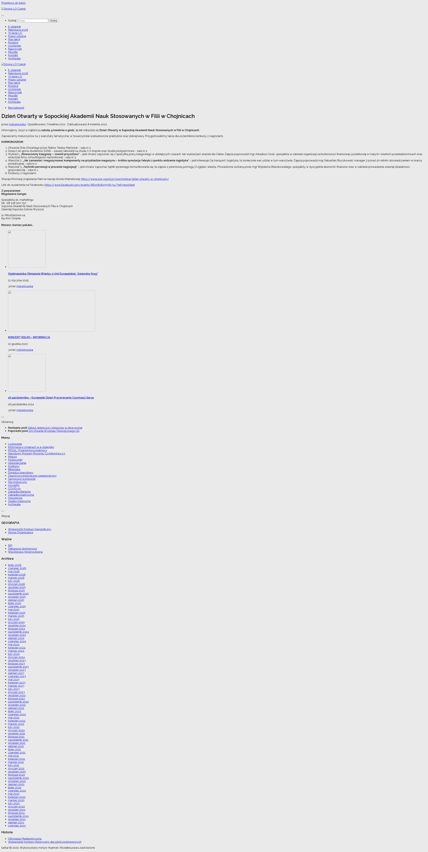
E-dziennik (14, 26)
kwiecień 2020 (17, 797)
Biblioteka (14, 469)
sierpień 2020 (16, 784)
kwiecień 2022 (16, 720)
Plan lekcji (14, 39)
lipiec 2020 (14, 787)
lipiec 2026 (14, 565)
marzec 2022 (16, 724)
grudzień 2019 (16, 809)
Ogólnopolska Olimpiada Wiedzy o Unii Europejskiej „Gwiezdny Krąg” (53, 273)
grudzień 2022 (17, 695)
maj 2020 (14, 793)
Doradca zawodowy (20, 472)
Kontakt (13, 55)
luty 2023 (14, 689)
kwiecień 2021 (16, 759)
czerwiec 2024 (17, 641)
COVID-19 (14, 488)
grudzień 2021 (16, 733)
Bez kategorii (16, 107)
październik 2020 (18, 778)
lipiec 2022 (14, 711)
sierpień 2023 (16, 673)
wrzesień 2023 (17, 670)
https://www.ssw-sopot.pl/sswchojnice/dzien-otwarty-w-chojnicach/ (125, 179)
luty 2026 (14, 581)
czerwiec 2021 (17, 752)
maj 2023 (13, 679)
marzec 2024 (16, 650)
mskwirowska (17, 124)
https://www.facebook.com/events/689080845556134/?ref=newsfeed (90, 184)
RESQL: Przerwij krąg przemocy (27, 450)
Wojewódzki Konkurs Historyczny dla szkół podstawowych (44, 841)
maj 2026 (14, 571)
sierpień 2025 (16, 600)
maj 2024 (14, 644)
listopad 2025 (16, 590)
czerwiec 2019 (17, 825)
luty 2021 (13, 765)
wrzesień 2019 (17, 819)
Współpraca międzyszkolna (25, 551)
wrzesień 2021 (16, 743)
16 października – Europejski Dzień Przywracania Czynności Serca (51, 397)
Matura (12, 456)
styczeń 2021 (16, 768)
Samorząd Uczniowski (21, 479)
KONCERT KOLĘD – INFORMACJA (29, 337)
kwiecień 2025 (16, 612)
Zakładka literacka (19, 491)
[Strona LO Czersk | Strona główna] (13, 8)
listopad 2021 (16, 736)
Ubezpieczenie (17, 463)
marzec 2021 (16, 762)
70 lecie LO (15, 33)
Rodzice (13, 42)
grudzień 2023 (17, 660)
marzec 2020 (16, 800)
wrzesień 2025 (17, 596)
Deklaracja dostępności (22, 548)
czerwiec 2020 (17, 790)
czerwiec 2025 (17, 606)
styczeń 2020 (16, 806)
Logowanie (15, 444)
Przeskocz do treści (13, 3)
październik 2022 (18, 701)
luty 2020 (14, 803)
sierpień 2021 (16, 746)
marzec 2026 (16, 577)
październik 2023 (18, 666)
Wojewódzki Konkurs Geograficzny (29, 529)
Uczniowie (14, 45)
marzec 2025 (16, 616)
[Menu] (2, 15)
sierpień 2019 (16, 822)
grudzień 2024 (17, 625)
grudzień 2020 (17, 771)
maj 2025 (13, 609)
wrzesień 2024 (17, 635)
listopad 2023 (16, 663)
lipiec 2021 (14, 749)
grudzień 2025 (17, 587)
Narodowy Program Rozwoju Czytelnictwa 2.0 (36, 453)
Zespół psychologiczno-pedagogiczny (32, 475)
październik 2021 (18, 739)
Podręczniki (15, 459)
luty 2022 (14, 727)
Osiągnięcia (15, 498)
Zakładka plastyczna (21, 494)
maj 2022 (13, 717)
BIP (10, 545)
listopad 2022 (16, 698)
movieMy (14, 485)
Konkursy (14, 466)
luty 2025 (14, 619)
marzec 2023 (16, 685)
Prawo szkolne (17, 36)
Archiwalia (14, 58)
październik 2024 (18, 631)
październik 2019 (18, 816)
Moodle (13, 52)
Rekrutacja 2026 (18, 29)
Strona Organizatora (20, 532)
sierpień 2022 (16, 708)
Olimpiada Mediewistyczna (24, 838)
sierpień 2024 (16, 638)
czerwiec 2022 (17, 714)
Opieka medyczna (19, 501)
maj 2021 (13, 755)
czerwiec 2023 (17, 676)
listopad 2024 (16, 628)
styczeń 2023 (16, 692)
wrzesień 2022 (17, 704)
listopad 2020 (16, 774)
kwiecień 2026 (17, 574)
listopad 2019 (16, 813)
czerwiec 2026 (17, 568)
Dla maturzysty (17, 482)
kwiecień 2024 (17, 647)
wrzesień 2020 (17, 781)
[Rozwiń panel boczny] (2, 416)
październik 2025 (18, 593)
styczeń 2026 (16, 584)
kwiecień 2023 (16, 682)
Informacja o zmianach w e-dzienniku (31, 447)
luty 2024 (14, 654)
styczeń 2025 (16, 622)
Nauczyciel (15, 49)
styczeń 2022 (16, 730)
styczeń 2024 (16, 657)
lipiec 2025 (14, 603)
